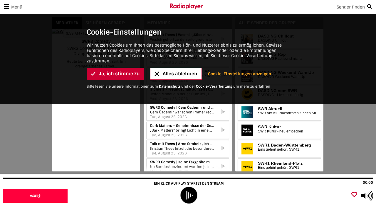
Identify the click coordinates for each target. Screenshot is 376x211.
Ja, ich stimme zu (119, 74)
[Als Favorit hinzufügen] (354, 195)
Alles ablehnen (180, 74)
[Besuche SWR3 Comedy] (36, 195)
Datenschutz (169, 86)
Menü (16, 7)
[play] (189, 195)
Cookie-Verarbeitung (214, 86)
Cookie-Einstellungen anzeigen (239, 73)
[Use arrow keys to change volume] (367, 196)
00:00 (368, 182)
